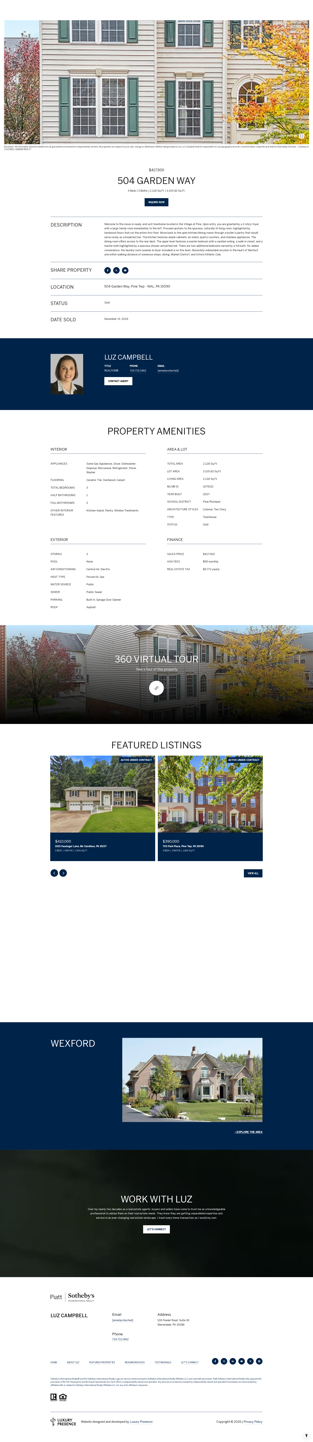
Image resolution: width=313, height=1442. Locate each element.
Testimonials (163, 1362)
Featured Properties (102, 1362)
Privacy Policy (253, 1421)
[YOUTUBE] (241, 1361)
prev (16, 136)
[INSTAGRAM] (224, 1361)
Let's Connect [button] (156, 1229)
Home (54, 1362)
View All (253, 873)
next (24, 136)
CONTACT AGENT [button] (118, 381)
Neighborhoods (135, 1362)
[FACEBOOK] (215, 1361)
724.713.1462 (138, 370)
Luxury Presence (141, 1421)
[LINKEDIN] (233, 1361)
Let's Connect (190, 1362)
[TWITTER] (250, 1361)
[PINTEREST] (259, 1361)
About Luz (73, 1362)
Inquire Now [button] (156, 202)
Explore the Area (249, 1132)
